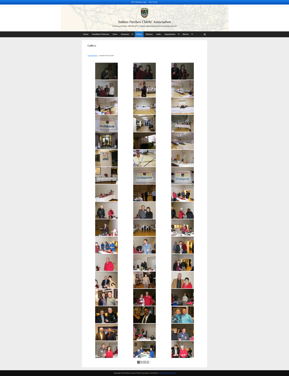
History (186, 34)
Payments (125, 34)
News (115, 34)
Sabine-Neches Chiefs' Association (144, 22)
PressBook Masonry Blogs (167, 373)
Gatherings (92, 56)
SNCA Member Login (139, 2)
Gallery (139, 34)
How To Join (153, 2)
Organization (170, 34)
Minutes (149, 34)
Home (85, 34)
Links (158, 34)
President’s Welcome (100, 34)
